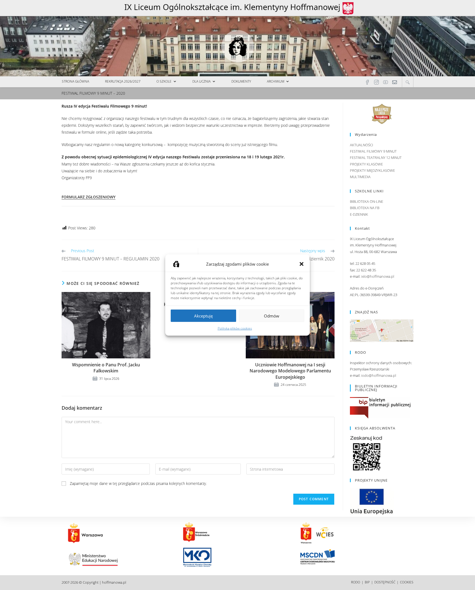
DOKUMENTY (241, 81)
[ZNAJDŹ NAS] (381, 330)
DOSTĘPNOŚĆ (384, 582)
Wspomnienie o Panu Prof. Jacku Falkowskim (106, 368)
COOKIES (406, 582)
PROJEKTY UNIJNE (371, 480)
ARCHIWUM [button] (275, 81)
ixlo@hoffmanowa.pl (377, 276)
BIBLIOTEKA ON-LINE (366, 201)
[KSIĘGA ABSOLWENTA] (366, 453)
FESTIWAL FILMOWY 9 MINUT (373, 151)
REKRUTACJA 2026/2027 (122, 81)
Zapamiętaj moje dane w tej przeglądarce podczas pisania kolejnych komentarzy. (138, 483)
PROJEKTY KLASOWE (366, 164)
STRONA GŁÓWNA (75, 81)
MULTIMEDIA (360, 176)
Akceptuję (203, 315)
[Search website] (408, 82)
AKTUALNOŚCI (361, 144)
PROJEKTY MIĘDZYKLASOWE (372, 170)
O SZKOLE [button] (164, 81)
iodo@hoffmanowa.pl (378, 375)
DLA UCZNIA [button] (201, 81)
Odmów (271, 315)
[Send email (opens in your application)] (394, 82)
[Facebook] (367, 82)
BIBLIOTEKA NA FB (364, 207)
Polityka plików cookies (235, 328)
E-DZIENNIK (359, 214)
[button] (301, 264)
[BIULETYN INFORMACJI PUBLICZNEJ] (380, 407)
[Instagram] (376, 82)
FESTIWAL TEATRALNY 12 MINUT (376, 157)
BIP (367, 582)
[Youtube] (385, 82)
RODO (355, 582)
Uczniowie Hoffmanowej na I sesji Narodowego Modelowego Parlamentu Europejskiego (290, 371)
